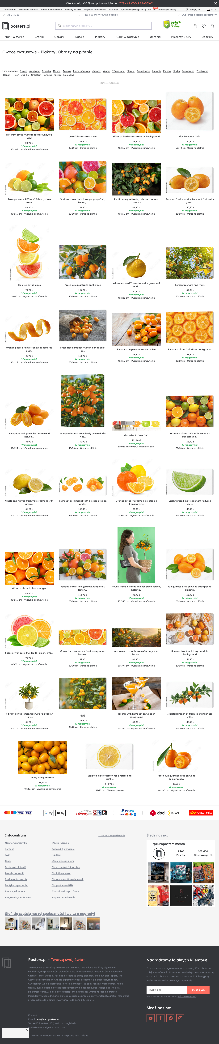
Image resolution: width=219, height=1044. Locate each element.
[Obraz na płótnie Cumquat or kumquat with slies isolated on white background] (82, 486)
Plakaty (100, 36)
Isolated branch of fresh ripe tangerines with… (189, 715)
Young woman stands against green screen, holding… (136, 588)
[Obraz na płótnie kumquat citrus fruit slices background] (189, 328)
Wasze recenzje (60, 842)
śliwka (176, 71)
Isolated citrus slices (29, 285)
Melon (16, 74)
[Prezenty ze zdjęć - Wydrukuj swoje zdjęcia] (195, 26)
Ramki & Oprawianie (51, 9)
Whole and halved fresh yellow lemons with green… (29, 502)
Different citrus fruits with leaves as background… (190, 435)
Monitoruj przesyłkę (16, 842)
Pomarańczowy (81, 71)
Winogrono (118, 71)
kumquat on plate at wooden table (136, 349)
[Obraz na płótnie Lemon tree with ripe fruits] (189, 263)
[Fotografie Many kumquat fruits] (42, 757)
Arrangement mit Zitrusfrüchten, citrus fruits (29, 201)
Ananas (67, 71)
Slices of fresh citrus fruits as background (136, 136)
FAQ (7, 854)
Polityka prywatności (16, 885)
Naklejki (56, 854)
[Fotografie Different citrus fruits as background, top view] (29, 114)
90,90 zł (29, 290)
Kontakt (9, 849)
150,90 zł (82, 509)
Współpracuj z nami (63, 861)
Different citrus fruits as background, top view (29, 136)
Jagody (96, 71)
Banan (6, 74)
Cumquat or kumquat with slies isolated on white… (83, 502)
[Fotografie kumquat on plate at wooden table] (136, 329)
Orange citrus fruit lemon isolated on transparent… (136, 502)
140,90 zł (189, 207)
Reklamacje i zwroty (16, 879)
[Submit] (59, 25)
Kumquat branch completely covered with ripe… (82, 435)
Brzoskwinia (143, 71)
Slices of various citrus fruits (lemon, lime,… (29, 652)
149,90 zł (82, 290)
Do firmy (207, 36)
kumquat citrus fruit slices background (189, 349)
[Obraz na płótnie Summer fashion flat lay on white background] (189, 630)
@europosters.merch (169, 844)
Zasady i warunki (14, 873)
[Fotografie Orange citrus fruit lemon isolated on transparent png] (136, 478)
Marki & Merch (14, 36)
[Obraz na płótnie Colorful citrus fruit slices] (82, 115)
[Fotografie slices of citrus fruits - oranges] (29, 568)
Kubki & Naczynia (127, 36)
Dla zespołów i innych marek (68, 879)
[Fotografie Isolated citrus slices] (29, 253)
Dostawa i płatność (28, 9)
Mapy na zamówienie (94, 9)
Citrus (57, 74)
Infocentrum (10, 9)
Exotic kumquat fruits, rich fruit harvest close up (136, 201)
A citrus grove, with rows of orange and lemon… (136, 653)
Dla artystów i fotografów (66, 867)
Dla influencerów (61, 873)
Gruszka (46, 71)
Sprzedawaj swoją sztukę (133, 9)
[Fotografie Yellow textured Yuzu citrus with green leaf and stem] (136, 266)
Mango (167, 71)
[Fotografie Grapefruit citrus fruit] (136, 426)
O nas (8, 861)
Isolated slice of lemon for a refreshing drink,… (109, 777)
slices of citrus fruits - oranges (29, 588)
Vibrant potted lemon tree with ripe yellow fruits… (29, 715)
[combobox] (103, 26)
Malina (56, 71)
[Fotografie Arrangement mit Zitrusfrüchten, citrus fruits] (29, 179)
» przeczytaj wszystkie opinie (111, 835)
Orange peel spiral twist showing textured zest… (29, 349)
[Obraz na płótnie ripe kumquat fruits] (189, 112)
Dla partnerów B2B (62, 885)
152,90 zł (82, 659)
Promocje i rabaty (167, 9)
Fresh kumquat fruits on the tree (83, 285)
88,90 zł (29, 143)
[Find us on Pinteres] (170, 1018)
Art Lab (152, 9)
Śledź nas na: (157, 835)
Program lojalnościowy (18, 897)
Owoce (23, 71)
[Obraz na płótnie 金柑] (82, 694)
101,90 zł (136, 440)
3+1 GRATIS (13, 14)
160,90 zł (189, 141)
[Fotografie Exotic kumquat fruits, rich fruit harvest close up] (136, 179)
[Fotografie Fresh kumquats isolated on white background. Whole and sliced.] (176, 756)
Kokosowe (68, 74)
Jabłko (25, 74)
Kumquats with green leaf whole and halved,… (29, 435)
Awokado (34, 71)
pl (212, 9)
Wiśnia (106, 71)
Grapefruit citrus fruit (136, 435)
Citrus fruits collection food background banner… (82, 653)
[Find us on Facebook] (160, 1018)
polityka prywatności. (187, 996)
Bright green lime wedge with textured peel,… (190, 502)
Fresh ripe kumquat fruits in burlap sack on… (82, 349)
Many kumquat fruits (42, 777)
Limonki (156, 71)
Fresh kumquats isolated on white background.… (176, 777)
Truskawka (202, 71)
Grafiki (39, 36)
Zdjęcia (79, 36)
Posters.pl (24, 26)
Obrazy (59, 36)
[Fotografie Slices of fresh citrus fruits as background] (136, 116)
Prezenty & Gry (181, 36)
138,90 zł (82, 141)
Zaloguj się (195, 9)
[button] (27, 1030)
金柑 (82, 715)
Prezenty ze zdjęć (73, 9)
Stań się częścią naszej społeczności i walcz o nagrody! (50, 913)
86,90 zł (136, 291)
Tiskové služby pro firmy (65, 891)
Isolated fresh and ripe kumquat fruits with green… (190, 201)
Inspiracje (113, 9)
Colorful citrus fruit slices (83, 136)
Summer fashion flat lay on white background (189, 653)
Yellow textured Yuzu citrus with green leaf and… (136, 285)
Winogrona (188, 71)
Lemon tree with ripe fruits (190, 285)
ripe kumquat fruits (190, 136)
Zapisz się (198, 989)
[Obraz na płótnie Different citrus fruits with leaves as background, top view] (189, 412)
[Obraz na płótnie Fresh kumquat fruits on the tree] (82, 262)
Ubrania (155, 36)
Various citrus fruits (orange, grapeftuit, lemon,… (82, 201)
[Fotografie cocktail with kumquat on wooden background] (136, 693)
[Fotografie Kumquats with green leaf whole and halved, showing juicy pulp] (29, 416)
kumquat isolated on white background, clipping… (190, 588)
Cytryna (47, 74)
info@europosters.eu (48, 1019)
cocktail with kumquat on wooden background (136, 715)
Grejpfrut (36, 74)
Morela (131, 71)
